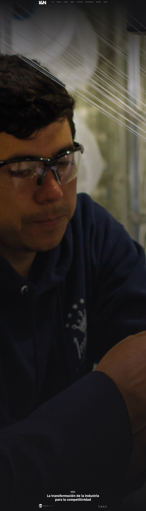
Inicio (53, 2)
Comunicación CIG (45, 505)
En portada (59, 2)
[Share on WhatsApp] (106, 507)
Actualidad (66, 2)
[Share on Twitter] (101, 507)
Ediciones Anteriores (89, 2)
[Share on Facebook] (99, 507)
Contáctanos (98, 2)
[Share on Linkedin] (104, 507)
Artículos (73, 492)
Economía (72, 2)
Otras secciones (80, 2)
